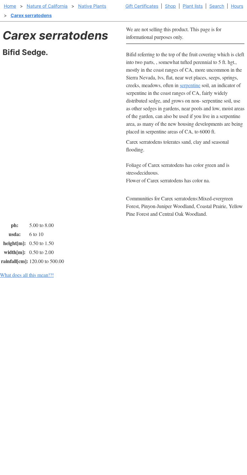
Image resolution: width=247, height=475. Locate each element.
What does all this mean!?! (27, 274)
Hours (237, 6)
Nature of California (47, 6)
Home (10, 6)
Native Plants (92, 6)
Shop (170, 6)
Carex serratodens (31, 15)
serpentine (190, 85)
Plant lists (193, 6)
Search (216, 6)
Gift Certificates (141, 6)
